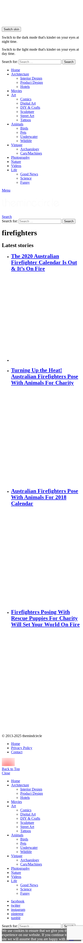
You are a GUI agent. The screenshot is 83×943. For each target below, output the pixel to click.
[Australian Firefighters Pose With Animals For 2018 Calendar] (46, 557)
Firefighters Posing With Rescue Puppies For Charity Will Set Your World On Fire (45, 618)
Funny (25, 182)
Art (13, 95)
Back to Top (11, 769)
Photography (20, 157)
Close (6, 773)
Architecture (20, 74)
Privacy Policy (21, 748)
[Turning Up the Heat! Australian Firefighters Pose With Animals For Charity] (46, 437)
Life (14, 170)
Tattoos (25, 120)
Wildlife (26, 141)
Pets (23, 132)
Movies (16, 91)
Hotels (25, 87)
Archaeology (29, 149)
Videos (16, 166)
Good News (29, 174)
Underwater (29, 137)
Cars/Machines (31, 153)
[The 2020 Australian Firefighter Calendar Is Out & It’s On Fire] (46, 317)
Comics (25, 99)
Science (26, 178)
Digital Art (28, 103)
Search (69, 62)
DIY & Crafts (30, 107)
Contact (16, 752)
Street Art (27, 116)
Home (15, 70)
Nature (16, 162)
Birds (24, 128)
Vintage (16, 145)
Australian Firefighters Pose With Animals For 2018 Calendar (44, 497)
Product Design (31, 82)
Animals (17, 124)
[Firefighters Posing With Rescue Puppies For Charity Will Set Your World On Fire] (46, 681)
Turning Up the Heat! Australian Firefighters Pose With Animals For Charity (44, 376)
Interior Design (31, 78)
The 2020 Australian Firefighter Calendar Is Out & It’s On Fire (44, 262)
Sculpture (27, 112)
